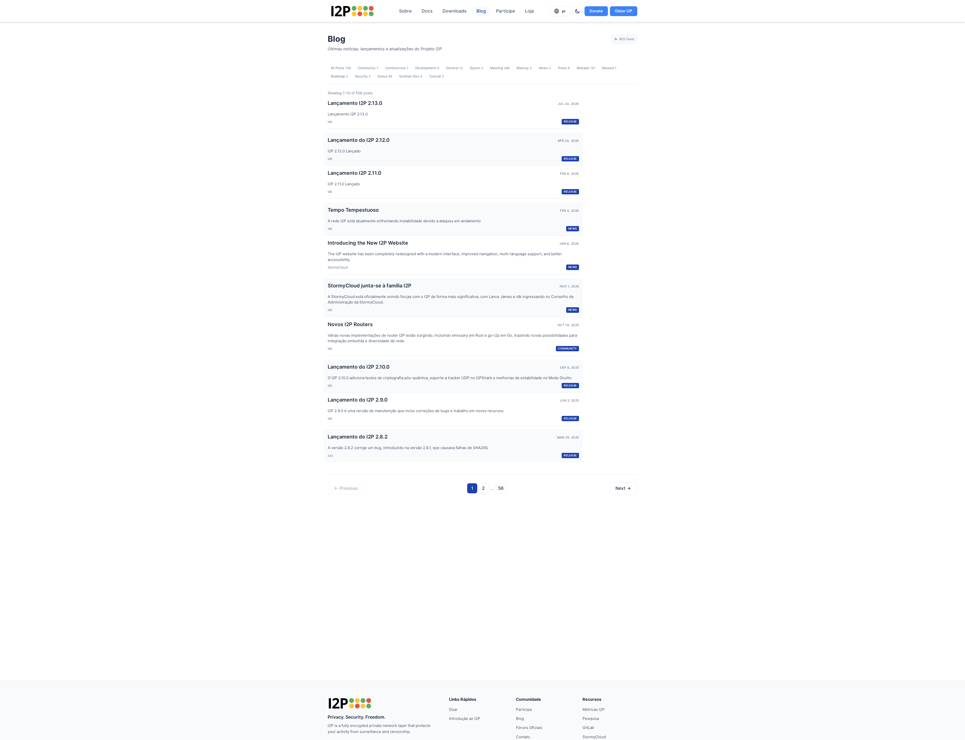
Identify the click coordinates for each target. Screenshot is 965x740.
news (572, 228)
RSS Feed (626, 39)
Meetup (524, 68)
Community (368, 68)
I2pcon (476, 68)
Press (564, 68)
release (570, 121)
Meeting (499, 68)
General (454, 68)
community (567, 348)
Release (586, 68)
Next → (623, 488)
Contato (523, 736)
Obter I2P (623, 11)
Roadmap (339, 76)
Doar (453, 709)
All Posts (341, 68)
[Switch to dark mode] (577, 11)
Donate (596, 11)
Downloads (454, 11)
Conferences (396, 68)
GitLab (588, 727)
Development (427, 68)
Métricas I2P (594, 709)
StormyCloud (594, 736)
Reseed (609, 68)
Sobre (405, 11)
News (545, 68)
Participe (505, 11)
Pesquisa (591, 718)
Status (384, 76)
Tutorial (436, 76)
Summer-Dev (410, 76)
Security (362, 76)
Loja (529, 11)
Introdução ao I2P (464, 718)
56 (501, 488)
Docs (427, 11)
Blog (481, 11)
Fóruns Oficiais (529, 727)
